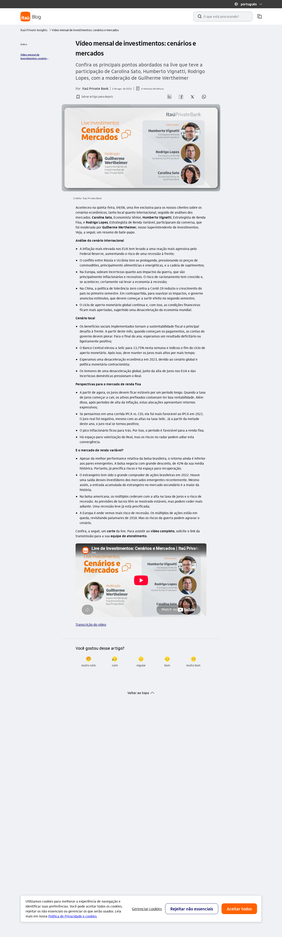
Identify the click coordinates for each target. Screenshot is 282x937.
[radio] (89, 662)
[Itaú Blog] (30, 17)
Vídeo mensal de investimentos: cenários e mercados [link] (34, 56)
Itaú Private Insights (35, 30)
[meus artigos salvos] (259, 16)
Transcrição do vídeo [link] (91, 624)
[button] (248, 4)
